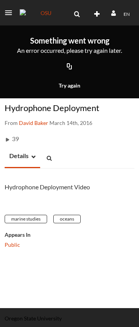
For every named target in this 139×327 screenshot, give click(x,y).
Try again (69, 85)
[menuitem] (77, 14)
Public (12, 244)
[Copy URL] (69, 67)
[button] (11, 12)
